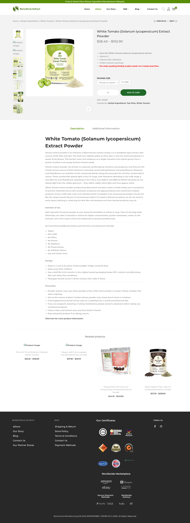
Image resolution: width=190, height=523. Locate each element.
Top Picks (131, 103)
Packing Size (103, 78)
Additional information (106, 128)
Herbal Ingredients (29, 21)
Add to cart (133, 92)
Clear (126, 82)
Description (77, 128)
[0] (173, 9)
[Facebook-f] (155, 426)
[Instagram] (161, 426)
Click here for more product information (64, 318)
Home (16, 21)
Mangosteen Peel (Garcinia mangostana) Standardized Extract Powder (116, 389)
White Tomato (47, 21)
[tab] (77, 128)
